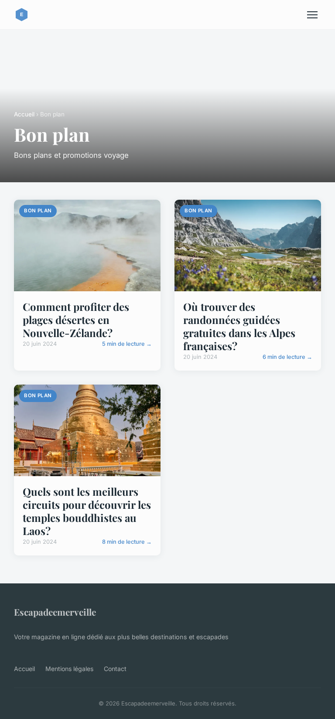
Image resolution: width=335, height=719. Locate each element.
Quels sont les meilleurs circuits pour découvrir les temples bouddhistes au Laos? (87, 511)
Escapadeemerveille (55, 612)
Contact (115, 668)
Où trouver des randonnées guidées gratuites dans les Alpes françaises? (239, 326)
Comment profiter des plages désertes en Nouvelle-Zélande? (76, 320)
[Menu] (312, 15)
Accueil (24, 114)
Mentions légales (69, 668)
